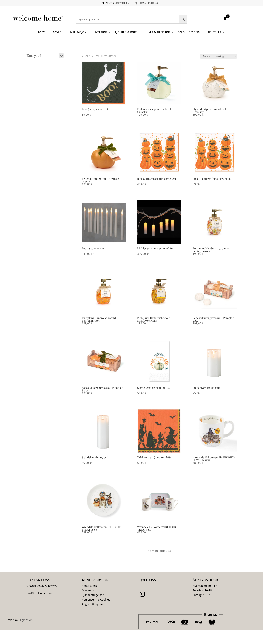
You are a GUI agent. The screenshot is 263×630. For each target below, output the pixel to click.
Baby (41, 32)
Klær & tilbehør (158, 32)
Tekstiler (214, 32)
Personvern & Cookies (96, 599)
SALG (181, 32)
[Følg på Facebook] (152, 594)
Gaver (57, 32)
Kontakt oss (89, 586)
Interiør (101, 32)
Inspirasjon (78, 32)
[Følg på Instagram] (142, 594)
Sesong (194, 32)
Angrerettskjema (92, 604)
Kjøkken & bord (126, 32)
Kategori (33, 56)
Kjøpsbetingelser (93, 595)
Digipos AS (26, 620)
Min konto (88, 590)
